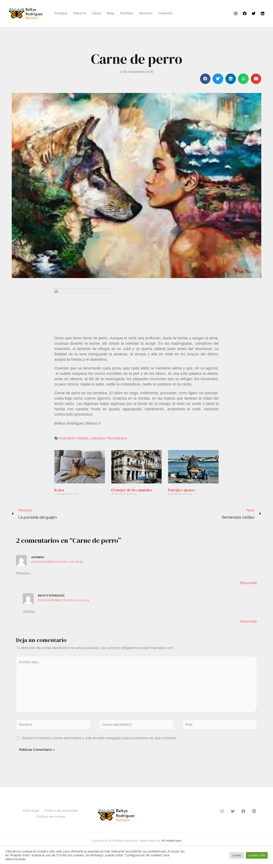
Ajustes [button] (236, 855)
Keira (59, 490)
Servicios (145, 13)
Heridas (83, 438)
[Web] (219, 725)
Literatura (97, 438)
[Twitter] (254, 13)
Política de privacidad (61, 810)
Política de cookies (51, 816)
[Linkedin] (262, 13)
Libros (96, 13)
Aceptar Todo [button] (256, 855)
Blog (110, 13)
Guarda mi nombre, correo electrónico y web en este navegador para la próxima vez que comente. (99, 738)
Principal (60, 13)
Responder (248, 583)
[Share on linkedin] (230, 79)
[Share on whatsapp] (243, 79)
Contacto (165, 13)
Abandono (66, 438)
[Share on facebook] (205, 79)
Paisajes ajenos (181, 490)
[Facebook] (245, 13)
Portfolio (126, 13)
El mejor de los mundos (131, 490)
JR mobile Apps (171, 840)
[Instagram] (236, 13)
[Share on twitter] (218, 79)
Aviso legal (31, 810)
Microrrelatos (117, 438)
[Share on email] (256, 79)
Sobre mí (79, 13)
